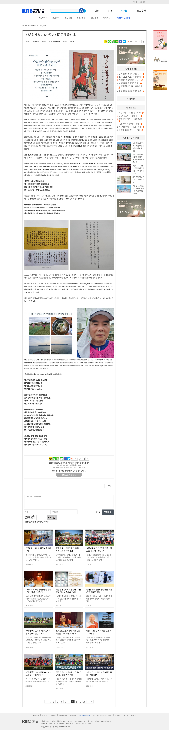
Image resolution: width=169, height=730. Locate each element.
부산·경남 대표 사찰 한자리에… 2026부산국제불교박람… (138, 158)
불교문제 (56, 17)
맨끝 (92, 701)
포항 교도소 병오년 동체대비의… (130, 77)
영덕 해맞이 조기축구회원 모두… (130, 74)
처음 (46, 701)
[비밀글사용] (99, 512)
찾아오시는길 (63, 715)
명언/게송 (43, 17)
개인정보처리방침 (84, 715)
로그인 (134, 2)
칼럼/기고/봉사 (123, 17)
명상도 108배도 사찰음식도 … (129, 115)
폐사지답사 (107, 17)
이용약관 (73, 715)
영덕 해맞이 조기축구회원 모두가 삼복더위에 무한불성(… (138, 147)
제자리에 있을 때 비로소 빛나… (129, 80)
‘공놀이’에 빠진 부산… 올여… (128, 123)
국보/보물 (94, 17)
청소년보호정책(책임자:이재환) (102, 715)
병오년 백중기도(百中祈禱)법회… (130, 86)
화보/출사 (81, 17)
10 (84, 701)
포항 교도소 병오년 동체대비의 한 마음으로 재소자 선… (138, 169)
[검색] (81, 10)
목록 (109, 485)
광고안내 (44, 715)
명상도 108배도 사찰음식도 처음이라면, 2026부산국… (138, 190)
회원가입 (142, 2)
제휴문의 (53, 715)
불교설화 (68, 17)
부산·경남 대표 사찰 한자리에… (129, 112)
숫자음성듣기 (49, 517)
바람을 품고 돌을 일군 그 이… (128, 83)
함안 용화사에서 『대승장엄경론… (130, 119)
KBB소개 (36, 715)
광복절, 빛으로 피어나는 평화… (129, 130)
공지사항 (118, 715)
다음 (88, 701)
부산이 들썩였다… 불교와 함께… (130, 127)
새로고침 (54, 517)
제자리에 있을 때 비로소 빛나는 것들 (138, 179)
